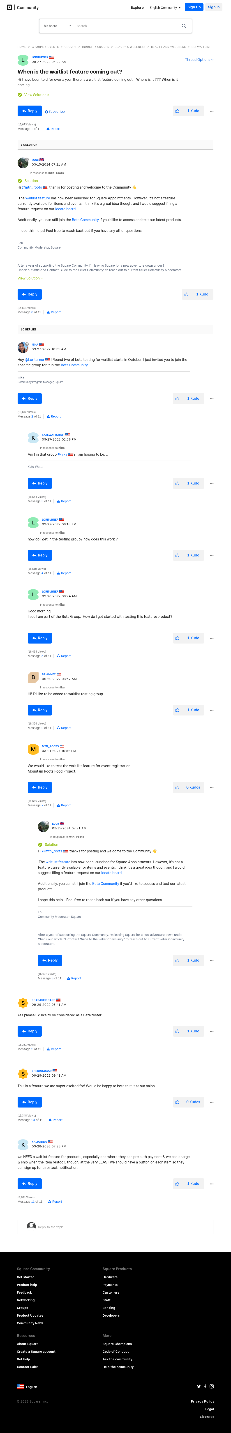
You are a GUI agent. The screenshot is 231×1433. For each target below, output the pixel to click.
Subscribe (57, 111)
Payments (110, 1285)
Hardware (110, 1277)
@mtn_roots (32, 187)
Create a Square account (36, 1351)
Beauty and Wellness (168, 46)
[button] (177, 111)
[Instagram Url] (211, 1387)
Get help (23, 1359)
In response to (47, 173)
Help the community (118, 1367)
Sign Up (194, 7)
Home (22, 46)
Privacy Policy (202, 1401)
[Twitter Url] (199, 1387)
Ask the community (117, 1359)
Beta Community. (75, 365)
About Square (27, 1344)
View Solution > (36, 95)
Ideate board (65, 209)
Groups (70, 46)
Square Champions (117, 1344)
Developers (111, 1315)
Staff (107, 1300)
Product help (27, 1285)
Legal (209, 1409)
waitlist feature (37, 198)
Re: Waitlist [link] (201, 46)
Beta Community (85, 220)
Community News (30, 1323)
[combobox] (133, 26)
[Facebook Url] (205, 1387)
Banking (109, 1308)
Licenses (207, 1417)
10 (33, 1120)
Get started (26, 1277)
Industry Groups (95, 46)
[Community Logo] (11, 7)
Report (55, 129)
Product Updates (30, 1315)
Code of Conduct (116, 1351)
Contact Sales (27, 1367)
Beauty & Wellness (130, 46)
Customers (111, 1292)
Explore (137, 7)
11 (33, 1201)
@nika (62, 454)
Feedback (24, 1292)
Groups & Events (45, 46)
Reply (32, 111)
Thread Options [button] (197, 60)
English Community (163, 7)
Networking (26, 1300)
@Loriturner (34, 360)
